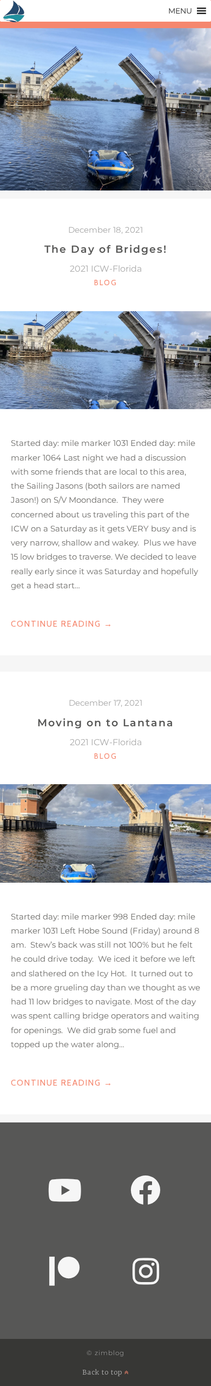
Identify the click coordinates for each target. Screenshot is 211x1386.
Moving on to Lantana (105, 722)
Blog (105, 282)
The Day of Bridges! (105, 248)
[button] (180, 11)
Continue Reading (62, 625)
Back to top (103, 1372)
